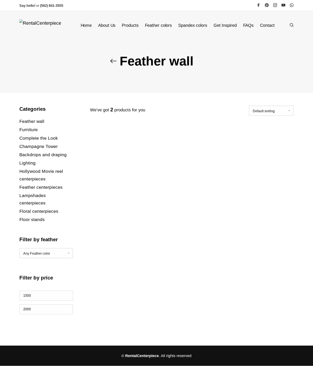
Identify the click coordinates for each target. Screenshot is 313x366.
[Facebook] (258, 5)
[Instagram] (275, 5)
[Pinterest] (267, 5)
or (29, 5)
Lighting (27, 162)
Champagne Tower (38, 146)
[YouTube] (283, 5)
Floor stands (32, 219)
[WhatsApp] (292, 5)
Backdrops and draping (43, 154)
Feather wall (31, 121)
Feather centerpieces (41, 186)
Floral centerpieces (38, 211)
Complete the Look (38, 137)
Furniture (28, 129)
